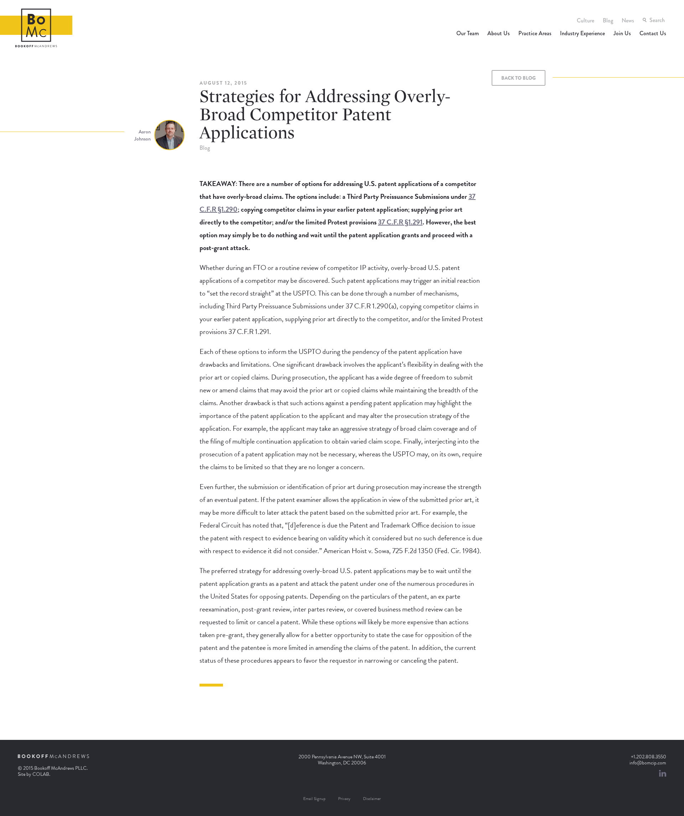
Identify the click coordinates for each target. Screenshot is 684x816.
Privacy (344, 798)
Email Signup (314, 798)
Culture (585, 20)
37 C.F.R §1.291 (400, 222)
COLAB (40, 774)
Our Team (467, 33)
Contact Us (652, 33)
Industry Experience (582, 33)
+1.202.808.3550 (648, 757)
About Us (498, 33)
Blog (608, 20)
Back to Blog (518, 77)
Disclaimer (372, 798)
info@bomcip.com (647, 763)
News (628, 20)
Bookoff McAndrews (36, 28)
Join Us (622, 33)
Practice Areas (534, 33)
